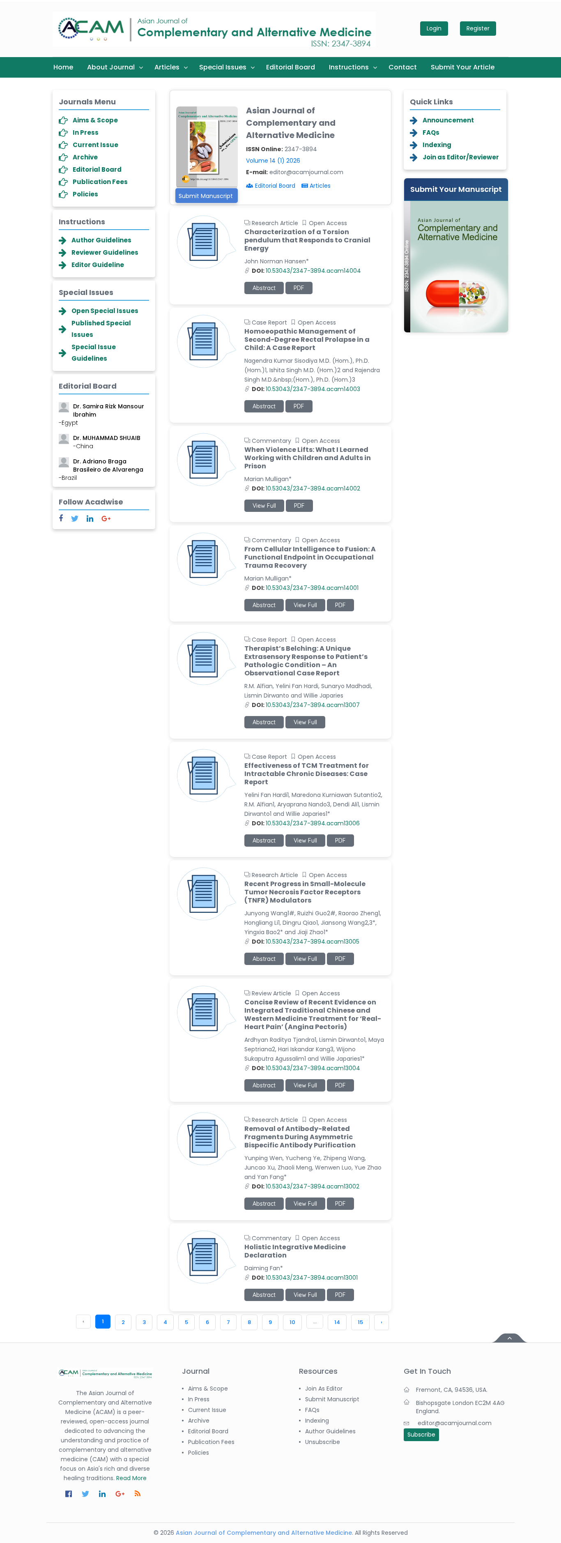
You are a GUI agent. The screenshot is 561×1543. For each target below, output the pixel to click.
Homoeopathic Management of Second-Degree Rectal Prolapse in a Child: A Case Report (307, 339)
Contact (403, 67)
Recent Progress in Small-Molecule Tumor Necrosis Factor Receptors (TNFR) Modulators (305, 892)
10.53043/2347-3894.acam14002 (306, 488)
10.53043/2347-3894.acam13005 (305, 941)
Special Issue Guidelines (93, 353)
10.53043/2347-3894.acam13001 (305, 1278)
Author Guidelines (101, 240)
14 (337, 1322)
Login (434, 28)
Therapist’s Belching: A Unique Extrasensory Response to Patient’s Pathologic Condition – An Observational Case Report (306, 661)
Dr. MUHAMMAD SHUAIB (106, 438)
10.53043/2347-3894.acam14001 (305, 588)
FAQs (431, 132)
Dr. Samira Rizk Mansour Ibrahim (101, 410)
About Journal (111, 67)
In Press (86, 132)
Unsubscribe (322, 1442)
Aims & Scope (95, 120)
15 (360, 1322)
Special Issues (222, 67)
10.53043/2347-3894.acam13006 (306, 823)
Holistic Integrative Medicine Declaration (295, 1251)
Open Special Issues (104, 310)
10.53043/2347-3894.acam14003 (306, 389)
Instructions (349, 67)
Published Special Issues (101, 329)
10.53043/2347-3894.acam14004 (306, 271)
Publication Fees (100, 181)
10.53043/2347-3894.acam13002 (305, 1186)
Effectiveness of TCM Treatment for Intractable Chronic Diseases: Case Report (306, 774)
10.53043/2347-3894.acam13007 (306, 705)
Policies (85, 194)
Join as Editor (324, 1388)
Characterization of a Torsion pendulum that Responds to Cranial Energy (307, 240)
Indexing (437, 144)
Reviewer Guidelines (104, 252)
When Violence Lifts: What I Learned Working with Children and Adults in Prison (307, 458)
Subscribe (421, 1434)
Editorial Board (290, 67)
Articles (166, 67)
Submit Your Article (462, 67)
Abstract (264, 288)
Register (478, 28)
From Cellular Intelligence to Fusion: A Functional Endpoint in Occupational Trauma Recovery (310, 557)
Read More (131, 1478)
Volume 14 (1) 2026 (273, 161)
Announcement (448, 120)
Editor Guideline (97, 264)
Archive (85, 157)
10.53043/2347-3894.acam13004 (306, 1068)
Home (63, 67)
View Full (264, 505)
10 (292, 1322)
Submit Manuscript (206, 196)
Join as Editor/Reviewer (461, 157)
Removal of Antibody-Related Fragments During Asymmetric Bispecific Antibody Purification (300, 1137)
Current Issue (95, 144)
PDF (299, 288)
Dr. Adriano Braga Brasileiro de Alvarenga (101, 466)
